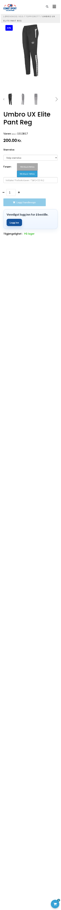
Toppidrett (33, 16)
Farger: (7, 166)
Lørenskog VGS (13, 16)
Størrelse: (9, 149)
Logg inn (14, 222)
